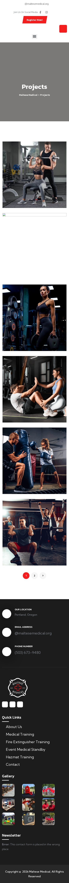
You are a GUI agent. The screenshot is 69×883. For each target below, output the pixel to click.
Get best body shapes (29, 418)
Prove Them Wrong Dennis (33, 275)
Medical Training (20, 734)
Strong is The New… (27, 203)
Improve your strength (30, 489)
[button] (34, 36)
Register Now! (35, 20)
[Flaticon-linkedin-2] (52, 12)
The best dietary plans (30, 346)
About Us (14, 726)
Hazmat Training (20, 757)
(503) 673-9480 (28, 652)
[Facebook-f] (40, 12)
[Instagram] (46, 12)
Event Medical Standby (25, 749)
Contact (13, 764)
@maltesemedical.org (33, 633)
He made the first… (26, 561)
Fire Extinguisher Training (28, 741)
